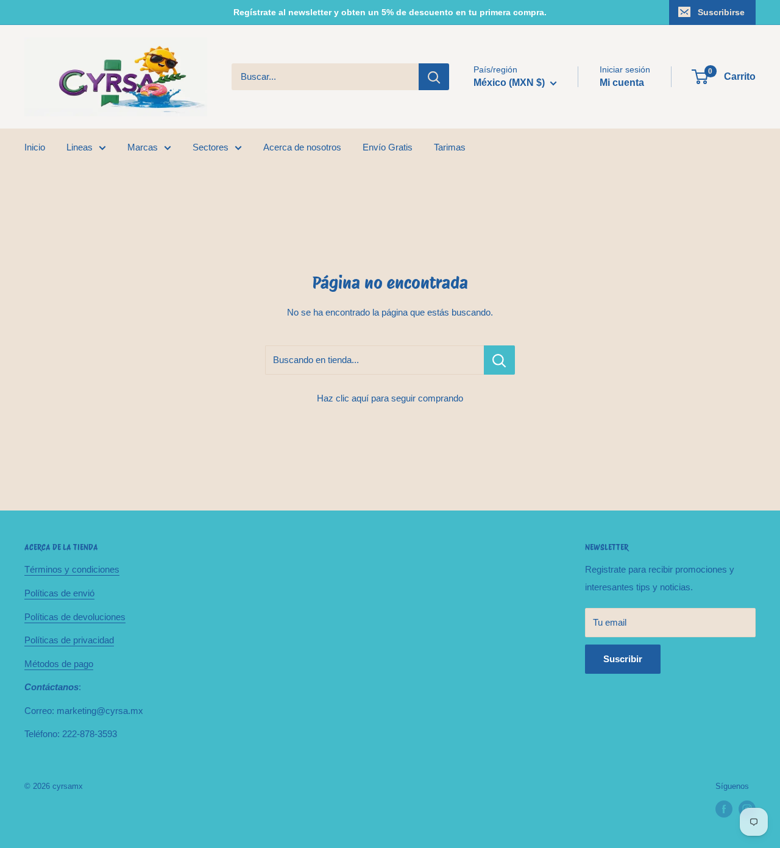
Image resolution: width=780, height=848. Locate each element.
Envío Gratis (388, 147)
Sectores (211, 147)
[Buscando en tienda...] (499, 360)
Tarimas (450, 147)
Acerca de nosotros (302, 147)
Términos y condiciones (71, 569)
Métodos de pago (58, 664)
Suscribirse (721, 12)
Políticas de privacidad (69, 640)
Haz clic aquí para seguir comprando (390, 398)
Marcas (142, 147)
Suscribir (622, 659)
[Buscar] (434, 76)
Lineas (79, 147)
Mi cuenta (622, 82)
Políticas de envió (59, 593)
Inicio (34, 147)
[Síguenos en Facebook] (723, 809)
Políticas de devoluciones (75, 617)
